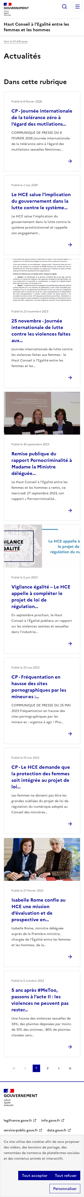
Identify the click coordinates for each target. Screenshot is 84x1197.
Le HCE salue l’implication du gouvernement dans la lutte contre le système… (41, 201)
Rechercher (64, 6)
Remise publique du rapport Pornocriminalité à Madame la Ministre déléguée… (41, 463)
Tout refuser (66, 1175)
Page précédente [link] (25, 1068)
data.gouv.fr (56, 1130)
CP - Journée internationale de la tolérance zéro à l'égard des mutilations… (41, 117)
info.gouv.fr (50, 1120)
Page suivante (59, 1068)
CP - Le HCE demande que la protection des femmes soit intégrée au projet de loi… (40, 777)
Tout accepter (34, 1175)
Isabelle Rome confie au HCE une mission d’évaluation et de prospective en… (38, 909)
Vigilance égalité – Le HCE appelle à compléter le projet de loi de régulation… (40, 596)
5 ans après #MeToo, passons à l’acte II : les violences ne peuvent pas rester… (40, 1000)
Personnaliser (65, 1188)
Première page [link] (14, 1068)
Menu (77, 6)
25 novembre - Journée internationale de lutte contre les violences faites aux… (40, 330)
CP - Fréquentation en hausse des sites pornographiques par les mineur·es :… (38, 686)
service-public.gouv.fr (21, 1130)
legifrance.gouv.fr (18, 1120)
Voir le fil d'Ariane (16, 41)
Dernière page (70, 1068)
